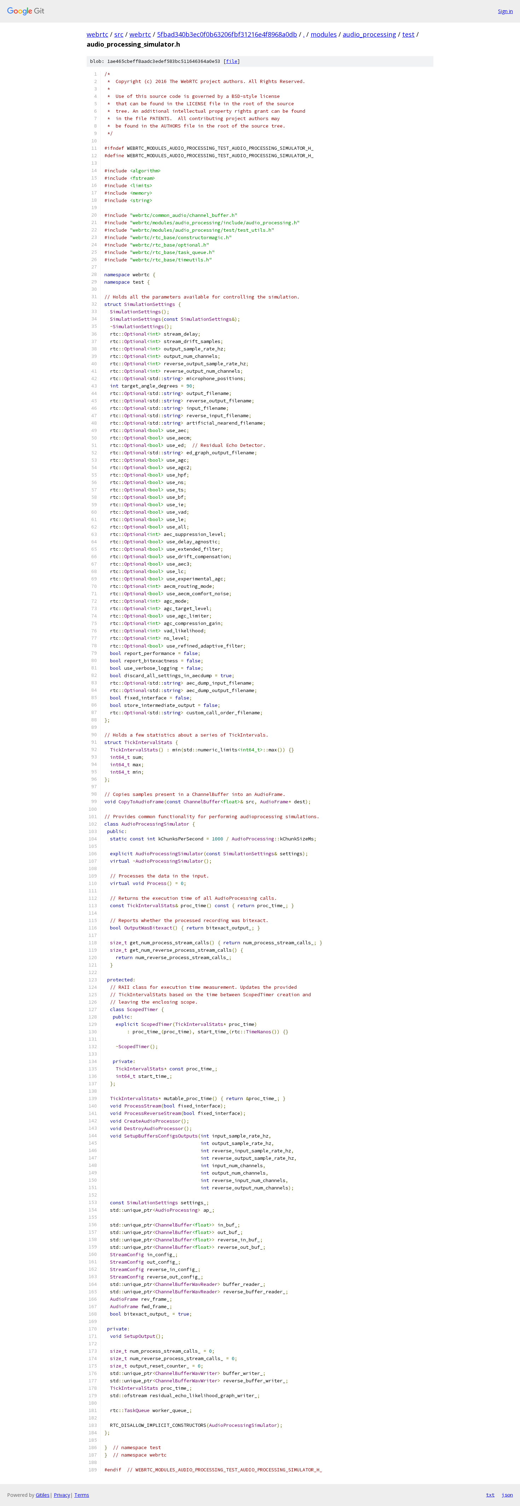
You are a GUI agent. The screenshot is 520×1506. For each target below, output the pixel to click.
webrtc (97, 34)
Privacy (62, 1495)
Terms (81, 1495)
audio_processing (369, 34)
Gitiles (43, 1495)
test (408, 34)
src (118, 34)
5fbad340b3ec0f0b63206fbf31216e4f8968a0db (227, 34)
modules (324, 34)
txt (490, 1495)
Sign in (505, 11)
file (231, 61)
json (507, 1495)
